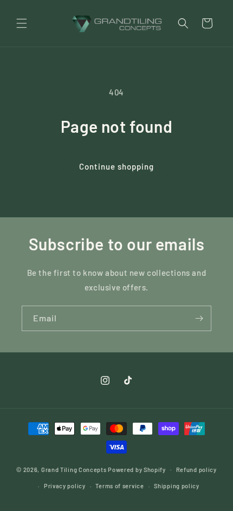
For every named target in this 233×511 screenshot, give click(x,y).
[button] (22, 23)
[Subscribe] (199, 318)
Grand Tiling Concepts (74, 469)
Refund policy (196, 469)
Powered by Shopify (137, 469)
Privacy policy (65, 485)
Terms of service (119, 485)
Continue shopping (116, 166)
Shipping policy (176, 485)
